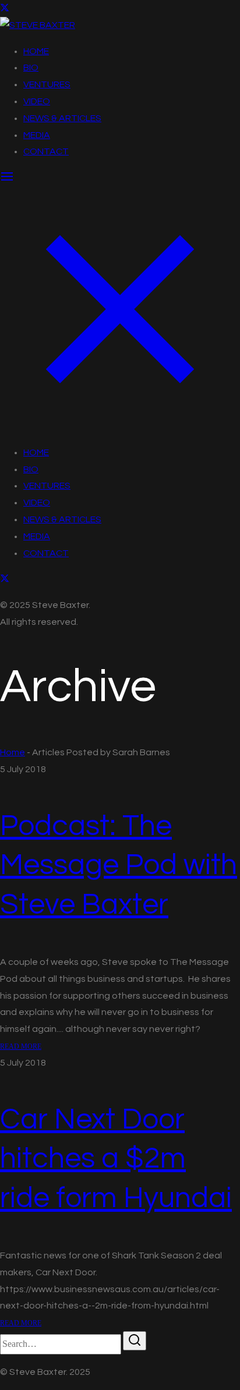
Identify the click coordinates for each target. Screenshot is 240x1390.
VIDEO (36, 101)
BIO (30, 67)
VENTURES (46, 84)
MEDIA (36, 135)
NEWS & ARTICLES (62, 118)
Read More (20, 1046)
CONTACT (46, 151)
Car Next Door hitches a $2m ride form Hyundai (116, 1159)
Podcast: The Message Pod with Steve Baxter (118, 865)
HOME (36, 51)
